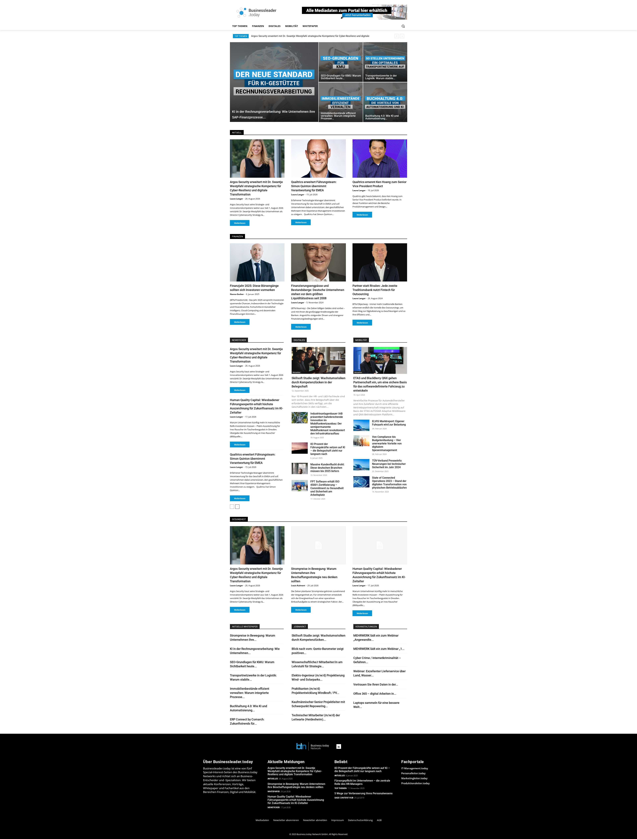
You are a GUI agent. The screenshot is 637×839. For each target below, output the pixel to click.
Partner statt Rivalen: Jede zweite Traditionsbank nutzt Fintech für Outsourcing (375, 290)
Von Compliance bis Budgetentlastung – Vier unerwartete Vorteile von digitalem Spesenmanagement (387, 443)
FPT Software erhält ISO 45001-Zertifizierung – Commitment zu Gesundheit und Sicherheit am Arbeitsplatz (327, 488)
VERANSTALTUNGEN (366, 626)
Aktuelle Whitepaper (245, 626)
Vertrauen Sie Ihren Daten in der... (375, 684)
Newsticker (274, 807)
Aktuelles (296, 372)
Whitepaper (274, 791)
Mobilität (361, 340)
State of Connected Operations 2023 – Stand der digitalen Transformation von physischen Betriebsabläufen (389, 482)
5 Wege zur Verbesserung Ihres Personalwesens (363, 793)
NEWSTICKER (239, 340)
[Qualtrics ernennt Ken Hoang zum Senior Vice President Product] (380, 158)
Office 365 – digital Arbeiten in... (374, 693)
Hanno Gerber (237, 294)
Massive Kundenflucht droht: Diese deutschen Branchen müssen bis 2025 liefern (327, 468)
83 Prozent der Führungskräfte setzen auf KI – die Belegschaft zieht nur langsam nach (327, 449)
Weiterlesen (239, 223)
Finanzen (237, 236)
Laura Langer (236, 198)
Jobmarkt (300, 626)
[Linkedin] (338, 746)
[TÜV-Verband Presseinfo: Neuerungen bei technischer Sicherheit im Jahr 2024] (361, 464)
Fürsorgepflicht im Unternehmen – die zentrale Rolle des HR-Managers (362, 782)
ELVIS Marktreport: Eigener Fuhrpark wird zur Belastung (389, 423)
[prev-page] (232, 507)
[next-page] (237, 507)
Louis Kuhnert (298, 585)
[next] (402, 36)
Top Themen (340, 788)
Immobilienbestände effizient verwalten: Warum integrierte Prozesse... (249, 693)
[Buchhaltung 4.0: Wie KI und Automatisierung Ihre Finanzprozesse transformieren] (385, 102)
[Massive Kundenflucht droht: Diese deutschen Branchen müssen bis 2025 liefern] (300, 468)
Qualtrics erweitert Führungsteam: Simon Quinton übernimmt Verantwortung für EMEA (314, 186)
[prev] (397, 36)
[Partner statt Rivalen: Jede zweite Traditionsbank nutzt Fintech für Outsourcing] (380, 262)
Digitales (299, 340)
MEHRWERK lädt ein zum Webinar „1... (378, 649)
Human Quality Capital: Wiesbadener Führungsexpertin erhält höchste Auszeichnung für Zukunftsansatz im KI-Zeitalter (296, 799)
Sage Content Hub (343, 797)
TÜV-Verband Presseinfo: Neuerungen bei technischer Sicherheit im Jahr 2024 (389, 464)
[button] (403, 26)
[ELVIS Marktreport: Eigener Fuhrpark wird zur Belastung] (361, 425)
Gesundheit (239, 519)
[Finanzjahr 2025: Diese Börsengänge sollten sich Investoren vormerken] (257, 262)
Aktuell (237, 132)
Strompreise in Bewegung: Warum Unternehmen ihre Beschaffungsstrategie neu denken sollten (303, 36)
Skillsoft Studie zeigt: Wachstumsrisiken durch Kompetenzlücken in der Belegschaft (318, 382)
